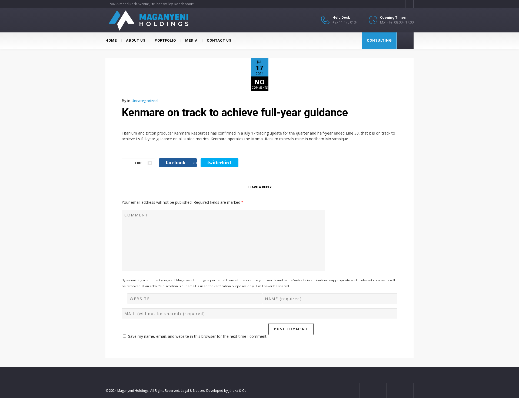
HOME (111, 40)
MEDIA (191, 40)
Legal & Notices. (193, 390)
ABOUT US (135, 40)
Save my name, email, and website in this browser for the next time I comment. (197, 336)
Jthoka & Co (238, 390)
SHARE (181, 162)
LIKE (143, 163)
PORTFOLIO (165, 40)
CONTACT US (219, 40)
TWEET (222, 162)
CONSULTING (379, 40)
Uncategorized (144, 100)
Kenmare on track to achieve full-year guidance (235, 112)
